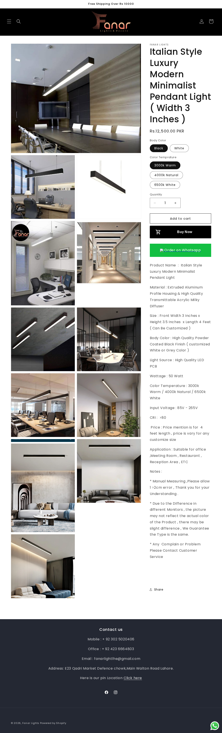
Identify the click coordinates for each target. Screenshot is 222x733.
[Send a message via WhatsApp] (215, 726)
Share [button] (158, 589)
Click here (133, 677)
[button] (9, 21)
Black (158, 148)
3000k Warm (165, 165)
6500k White (165, 185)
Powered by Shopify (53, 723)
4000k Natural (166, 175)
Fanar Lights (30, 723)
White (179, 148)
